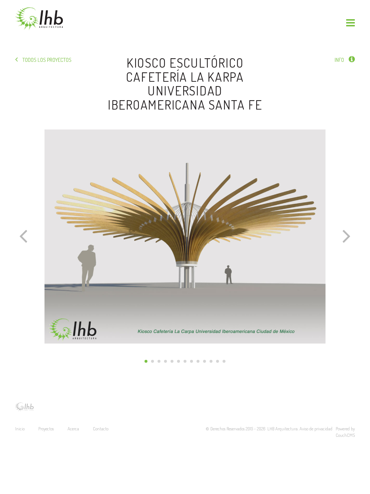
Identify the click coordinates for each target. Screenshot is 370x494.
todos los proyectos (46, 59)
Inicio (20, 428)
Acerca (73, 428)
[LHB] (39, 18)
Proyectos (46, 428)
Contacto (100, 428)
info (340, 59)
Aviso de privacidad (317, 428)
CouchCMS (345, 435)
